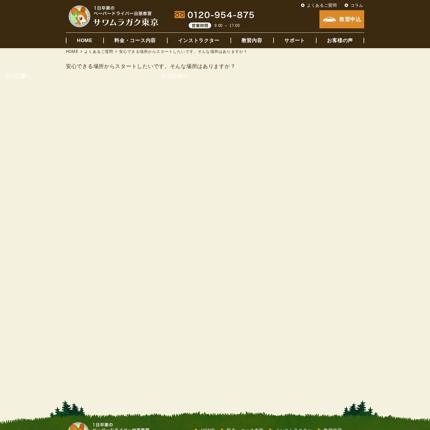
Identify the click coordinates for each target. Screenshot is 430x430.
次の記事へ (175, 76)
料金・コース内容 (135, 40)
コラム (356, 5)
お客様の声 (340, 40)
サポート (294, 40)
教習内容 (252, 40)
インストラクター (199, 40)
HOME (84, 40)
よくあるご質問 (322, 5)
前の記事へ (18, 76)
